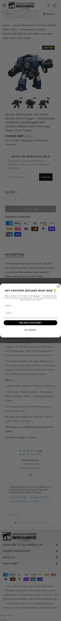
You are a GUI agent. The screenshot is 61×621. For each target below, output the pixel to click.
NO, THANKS (30, 330)
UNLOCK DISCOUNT (30, 323)
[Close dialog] (58, 286)
